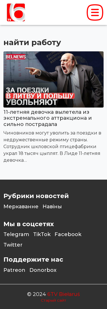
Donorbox (42, 270)
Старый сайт (53, 300)
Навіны (52, 206)
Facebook (67, 234)
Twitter (13, 245)
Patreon (14, 270)
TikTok (42, 234)
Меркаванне (21, 206)
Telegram (16, 234)
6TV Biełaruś (63, 294)
